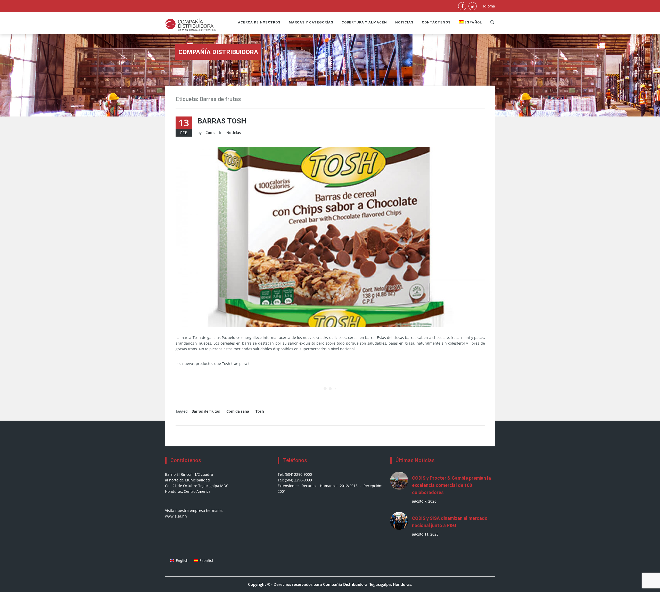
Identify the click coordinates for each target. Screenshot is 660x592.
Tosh (259, 411)
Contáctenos (436, 22)
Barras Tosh (221, 121)
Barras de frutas (206, 411)
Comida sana (237, 411)
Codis (210, 132)
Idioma (489, 6)
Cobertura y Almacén (364, 22)
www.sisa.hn (176, 516)
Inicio (476, 56)
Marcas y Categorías (311, 22)
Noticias (404, 22)
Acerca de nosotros (259, 22)
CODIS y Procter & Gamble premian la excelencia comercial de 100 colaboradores (451, 485)
